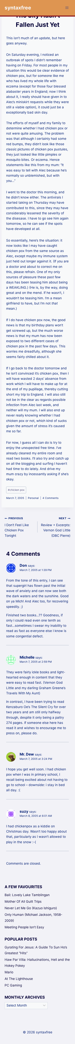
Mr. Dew (27, 754)
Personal (33, 498)
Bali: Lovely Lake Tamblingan (27, 895)
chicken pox (16, 489)
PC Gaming (13, 985)
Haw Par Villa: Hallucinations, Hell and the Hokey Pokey (37, 963)
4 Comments (50, 498)
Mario (9, 972)
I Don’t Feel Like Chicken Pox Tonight (17, 527)
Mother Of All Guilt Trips (23, 901)
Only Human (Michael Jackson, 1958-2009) (33, 918)
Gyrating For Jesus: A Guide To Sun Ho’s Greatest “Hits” (36, 950)
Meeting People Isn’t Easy (24, 927)
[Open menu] (66, 8)
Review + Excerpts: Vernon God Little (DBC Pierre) (55, 527)
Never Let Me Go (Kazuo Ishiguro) (31, 908)
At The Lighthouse (19, 979)
